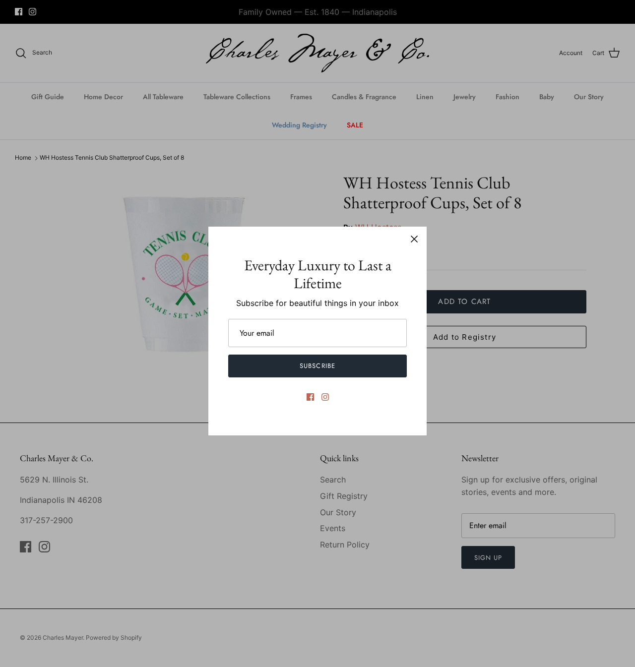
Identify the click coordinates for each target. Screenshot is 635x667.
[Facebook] (310, 397)
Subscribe (317, 365)
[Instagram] (325, 397)
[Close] (414, 239)
